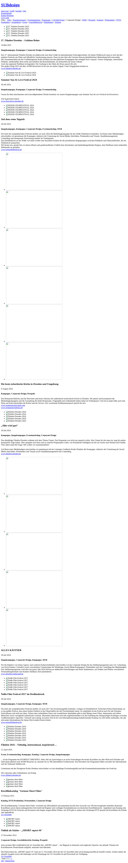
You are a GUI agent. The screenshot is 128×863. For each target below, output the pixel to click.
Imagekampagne (19, 20)
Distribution (48, 22)
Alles (9, 20)
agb (2, 861)
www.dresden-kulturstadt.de (12, 674)
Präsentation (110, 20)
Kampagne (46, 20)
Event (24, 22)
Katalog (100, 20)
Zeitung (58, 22)
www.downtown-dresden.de (12, 101)
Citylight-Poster (58, 20)
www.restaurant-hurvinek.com (13, 405)
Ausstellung (16, 22)
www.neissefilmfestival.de (11, 149)
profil (12, 11)
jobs (24, 11)
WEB (84, 20)
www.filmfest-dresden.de (11, 68)
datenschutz (9, 861)
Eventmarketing (34, 20)
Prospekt (91, 20)
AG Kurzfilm (6, 815)
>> (11, 859)
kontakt (19, 11)
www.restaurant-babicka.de (12, 408)
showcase (5, 11)
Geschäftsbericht (35, 22)
